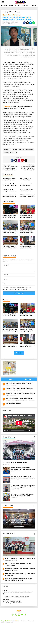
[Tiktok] (25, 160)
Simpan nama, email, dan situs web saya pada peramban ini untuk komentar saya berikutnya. (17, 288)
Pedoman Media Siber (7, 622)
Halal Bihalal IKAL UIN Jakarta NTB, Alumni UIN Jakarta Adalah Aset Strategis (10, 247)
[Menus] (2, 2)
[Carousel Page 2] (17, 526)
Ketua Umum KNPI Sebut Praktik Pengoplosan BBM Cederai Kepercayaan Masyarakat (23, 468)
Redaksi (30, 621)
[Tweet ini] (27, 22)
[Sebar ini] (24, 22)
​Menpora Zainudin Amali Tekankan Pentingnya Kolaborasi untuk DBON (19, 389)
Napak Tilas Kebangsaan (11, 15)
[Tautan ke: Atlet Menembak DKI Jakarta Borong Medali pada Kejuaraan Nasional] (19, 546)
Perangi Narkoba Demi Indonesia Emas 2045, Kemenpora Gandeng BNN (27, 190)
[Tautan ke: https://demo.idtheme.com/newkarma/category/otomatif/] (34, 437)
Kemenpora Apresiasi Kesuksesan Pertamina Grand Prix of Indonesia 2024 (23, 477)
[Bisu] (30, 430)
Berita (4, 23)
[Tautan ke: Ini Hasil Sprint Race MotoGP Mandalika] (19, 450)
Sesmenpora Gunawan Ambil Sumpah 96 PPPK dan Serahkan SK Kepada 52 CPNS (10, 195)
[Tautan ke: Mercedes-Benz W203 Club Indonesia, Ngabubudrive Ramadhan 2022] (6, 497)
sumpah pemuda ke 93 (10, 152)
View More (19, 353)
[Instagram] (19, 160)
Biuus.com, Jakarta (9, 63)
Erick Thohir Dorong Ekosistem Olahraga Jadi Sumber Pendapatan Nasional (18, 579)
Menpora (8, 23)
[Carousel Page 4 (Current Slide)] (21, 526)
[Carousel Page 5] (23, 526)
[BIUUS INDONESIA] (20, 2)
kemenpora (7, 149)
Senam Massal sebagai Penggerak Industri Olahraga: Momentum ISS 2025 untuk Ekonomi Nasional (10, 179)
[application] (19, 423)
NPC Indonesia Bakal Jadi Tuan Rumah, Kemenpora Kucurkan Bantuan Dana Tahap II (27, 195)
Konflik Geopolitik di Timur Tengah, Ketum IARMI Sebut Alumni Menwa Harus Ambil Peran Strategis (27, 247)
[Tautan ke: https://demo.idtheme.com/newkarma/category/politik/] (34, 506)
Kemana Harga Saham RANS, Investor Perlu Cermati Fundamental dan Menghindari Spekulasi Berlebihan (10, 216)
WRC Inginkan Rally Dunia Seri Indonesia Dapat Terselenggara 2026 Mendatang (23, 486)
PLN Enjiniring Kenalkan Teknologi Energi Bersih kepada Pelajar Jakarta (27, 231)
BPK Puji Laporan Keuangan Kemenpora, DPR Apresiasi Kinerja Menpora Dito (9, 190)
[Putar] (5, 430)
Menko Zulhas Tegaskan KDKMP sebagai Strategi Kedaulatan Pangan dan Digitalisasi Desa (18, 522)
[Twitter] (15, 160)
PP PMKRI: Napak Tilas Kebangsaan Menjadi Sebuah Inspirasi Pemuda (18, 107)
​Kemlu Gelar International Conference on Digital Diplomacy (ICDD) (20, 394)
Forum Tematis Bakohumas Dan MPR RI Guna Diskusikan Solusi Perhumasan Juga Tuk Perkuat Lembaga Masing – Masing (20, 399)
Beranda (23, 621)
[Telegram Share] (30, 22)
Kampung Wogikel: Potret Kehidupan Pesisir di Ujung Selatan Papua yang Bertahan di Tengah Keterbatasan (10, 231)
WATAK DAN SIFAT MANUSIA (13, 403)
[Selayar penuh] (33, 430)
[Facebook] (12, 160)
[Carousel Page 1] (15, 526)
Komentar (28, 379)
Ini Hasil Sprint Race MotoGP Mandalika (16, 462)
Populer (10, 379)
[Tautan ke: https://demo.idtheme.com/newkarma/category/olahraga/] (34, 534)
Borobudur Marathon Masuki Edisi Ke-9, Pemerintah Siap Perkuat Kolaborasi (27, 184)
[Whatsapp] (33, 22)
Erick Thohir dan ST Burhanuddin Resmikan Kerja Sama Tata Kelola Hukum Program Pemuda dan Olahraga (10, 184)
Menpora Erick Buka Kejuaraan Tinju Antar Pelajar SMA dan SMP (20, 574)
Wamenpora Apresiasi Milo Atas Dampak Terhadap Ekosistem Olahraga (20, 569)
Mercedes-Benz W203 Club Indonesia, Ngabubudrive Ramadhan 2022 (22, 494)
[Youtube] (22, 160)
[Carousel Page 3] (19, 526)
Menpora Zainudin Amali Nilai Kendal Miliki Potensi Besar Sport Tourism (28, 167)
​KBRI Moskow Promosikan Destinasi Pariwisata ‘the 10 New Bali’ (19, 384)
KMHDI (14, 149)
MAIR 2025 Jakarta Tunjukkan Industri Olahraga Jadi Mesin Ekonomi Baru (26, 179)
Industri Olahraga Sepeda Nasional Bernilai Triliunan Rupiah (18, 564)
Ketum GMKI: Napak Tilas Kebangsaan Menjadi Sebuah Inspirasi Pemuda (10, 167)
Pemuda (12, 23)
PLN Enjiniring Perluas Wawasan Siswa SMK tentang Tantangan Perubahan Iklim (26, 216)
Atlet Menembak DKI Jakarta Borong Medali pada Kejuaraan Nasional (20, 559)
